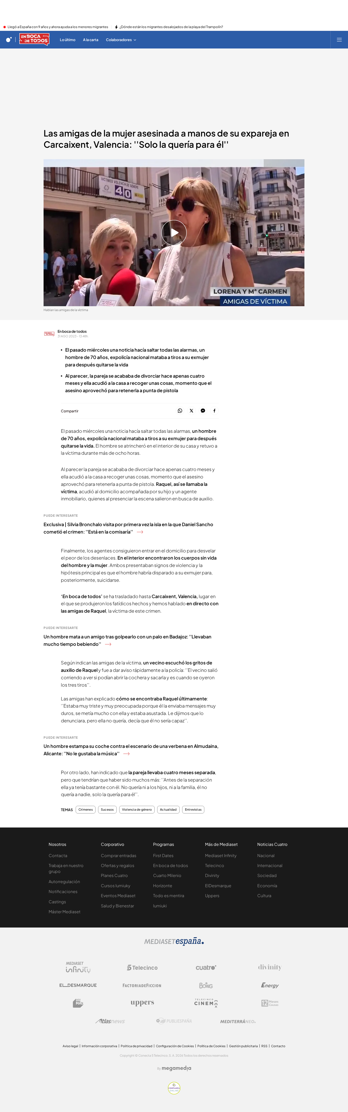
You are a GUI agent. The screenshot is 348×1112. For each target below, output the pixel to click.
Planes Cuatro (114, 875)
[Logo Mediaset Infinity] (78, 967)
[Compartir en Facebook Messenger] (202, 411)
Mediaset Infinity (221, 855)
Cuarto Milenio (167, 875)
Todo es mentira (168, 895)
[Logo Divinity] (270, 967)
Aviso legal (70, 1046)
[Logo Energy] (270, 985)
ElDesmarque (218, 885)
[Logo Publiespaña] (174, 1021)
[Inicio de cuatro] (9, 39)
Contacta (58, 855)
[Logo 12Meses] (269, 1003)
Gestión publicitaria (243, 1046)
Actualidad (168, 809)
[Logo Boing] (206, 985)
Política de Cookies (211, 1046)
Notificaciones (63, 891)
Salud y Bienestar (117, 905)
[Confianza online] (174, 1093)
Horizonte (162, 885)
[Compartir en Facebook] (214, 411)
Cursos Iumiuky (115, 885)
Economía (267, 885)
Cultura (264, 895)
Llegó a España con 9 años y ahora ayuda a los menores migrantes (58, 27)
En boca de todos (72, 331)
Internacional (270, 865)
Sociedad (267, 875)
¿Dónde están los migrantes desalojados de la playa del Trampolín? (171, 27)
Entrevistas (193, 809)
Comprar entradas (118, 855)
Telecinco (214, 865)
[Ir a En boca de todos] (34, 39)
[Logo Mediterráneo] (238, 1021)
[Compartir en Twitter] (191, 411)
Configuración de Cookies (175, 1046)
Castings (57, 901)
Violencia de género (137, 809)
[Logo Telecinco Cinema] (206, 1003)
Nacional (266, 855)
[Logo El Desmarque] (78, 985)
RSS (264, 1046)
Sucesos (107, 809)
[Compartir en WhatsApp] (180, 411)
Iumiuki (160, 905)
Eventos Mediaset (118, 895)
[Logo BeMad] (78, 1003)
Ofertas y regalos (117, 865)
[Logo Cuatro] (206, 967)
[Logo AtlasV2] (110, 1021)
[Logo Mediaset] (174, 944)
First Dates (163, 855)
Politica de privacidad (136, 1046)
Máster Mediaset (65, 911)
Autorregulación (64, 881)
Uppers (212, 895)
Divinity (212, 875)
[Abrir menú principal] (339, 39)
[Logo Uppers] (142, 1003)
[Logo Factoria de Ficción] (142, 985)
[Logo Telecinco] (142, 967)
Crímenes (85, 809)
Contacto (278, 1046)
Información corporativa (99, 1046)
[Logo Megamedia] (176, 1068)
